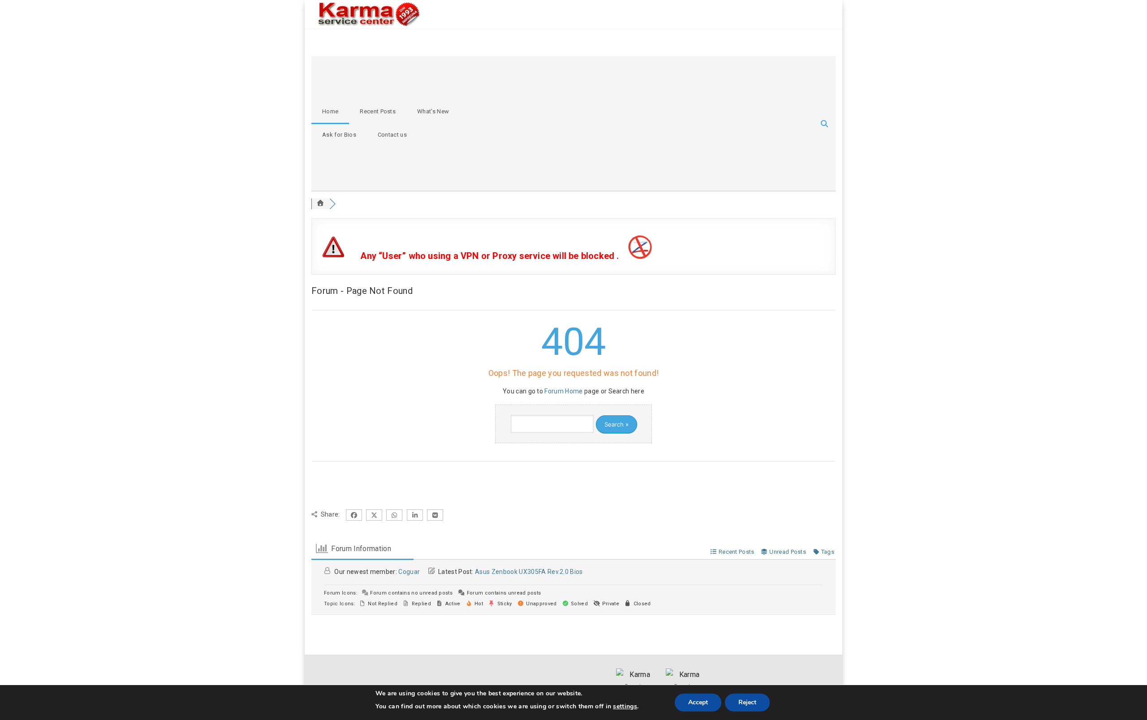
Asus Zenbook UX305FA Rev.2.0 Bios (529, 571)
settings (625, 706)
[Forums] (320, 204)
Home (330, 111)
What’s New (433, 111)
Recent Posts (378, 111)
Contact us (392, 134)
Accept (698, 702)
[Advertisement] (623, 123)
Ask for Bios (339, 134)
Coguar (409, 571)
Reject (747, 702)
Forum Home (563, 391)
